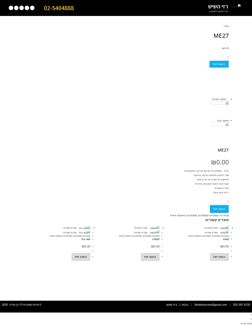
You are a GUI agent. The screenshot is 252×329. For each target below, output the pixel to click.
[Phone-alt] (32, 8)
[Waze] (21, 8)
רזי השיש (218, 6)
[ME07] (220, 131)
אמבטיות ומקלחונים (208, 215)
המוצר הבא (223, 120)
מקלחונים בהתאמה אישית (183, 215)
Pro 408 (85, 239)
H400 (226, 239)
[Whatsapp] (27, 8)
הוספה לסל (219, 64)
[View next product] (216, 120)
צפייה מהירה (70, 227)
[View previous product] (228, 99)
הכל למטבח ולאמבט (218, 11)
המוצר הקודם (219, 99)
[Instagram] (11, 8)
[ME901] (220, 109)
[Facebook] (16, 8)
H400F (156, 239)
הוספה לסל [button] (81, 256)
